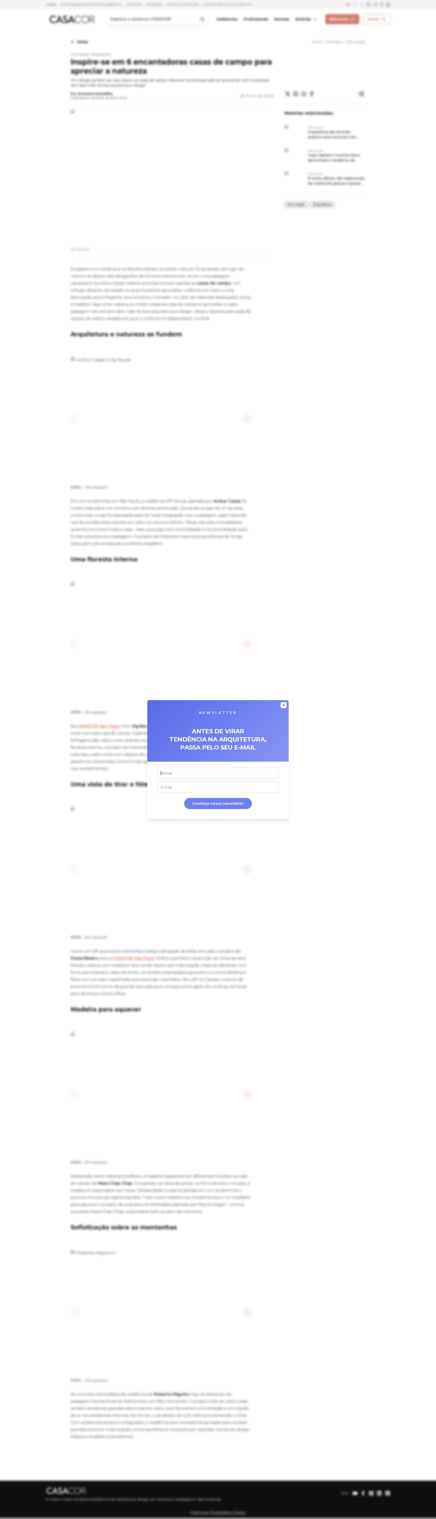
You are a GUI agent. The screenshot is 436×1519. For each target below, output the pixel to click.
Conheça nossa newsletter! (218, 803)
